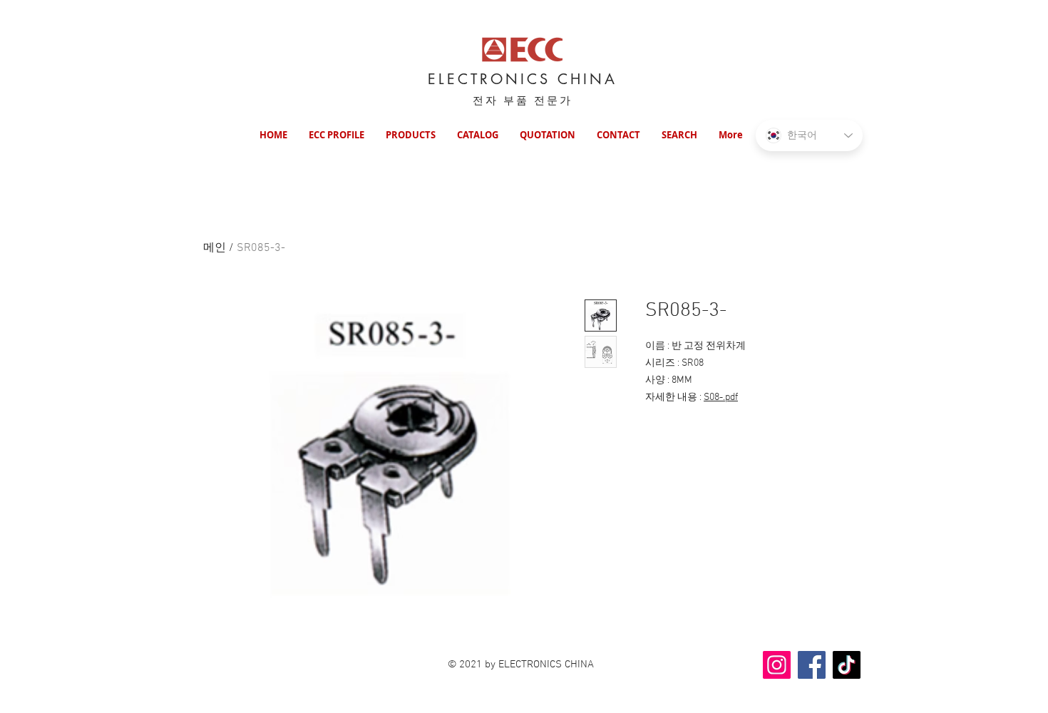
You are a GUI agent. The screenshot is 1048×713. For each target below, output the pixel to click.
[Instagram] (777, 665)
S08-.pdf (721, 397)
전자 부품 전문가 (522, 100)
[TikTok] (847, 665)
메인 (214, 248)
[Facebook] (812, 665)
